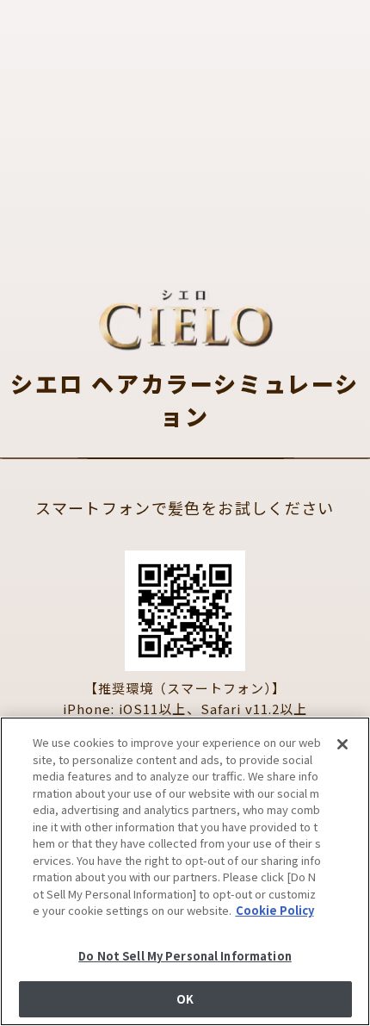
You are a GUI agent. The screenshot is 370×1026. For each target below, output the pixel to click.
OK (185, 999)
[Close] (342, 744)
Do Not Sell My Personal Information (185, 956)
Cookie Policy (275, 910)
